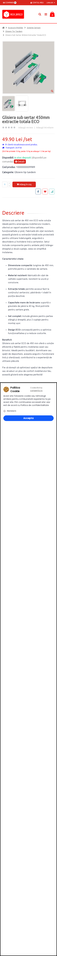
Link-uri (50, 3)
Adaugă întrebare (44, 127)
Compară (10, 3)
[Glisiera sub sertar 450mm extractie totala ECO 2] (21, 103)
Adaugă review (25, 127)
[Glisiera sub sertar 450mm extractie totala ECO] (8, 103)
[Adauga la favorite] (45, 191)
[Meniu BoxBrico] (46, 14)
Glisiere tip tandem (13, 31)
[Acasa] (3, 28)
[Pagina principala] (14, 14)
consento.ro (36, 390)
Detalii (21, 161)
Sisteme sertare (33, 28)
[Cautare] (40, 14)
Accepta (28, 418)
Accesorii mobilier (15, 28)
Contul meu (38, 3)
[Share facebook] (38, 191)
